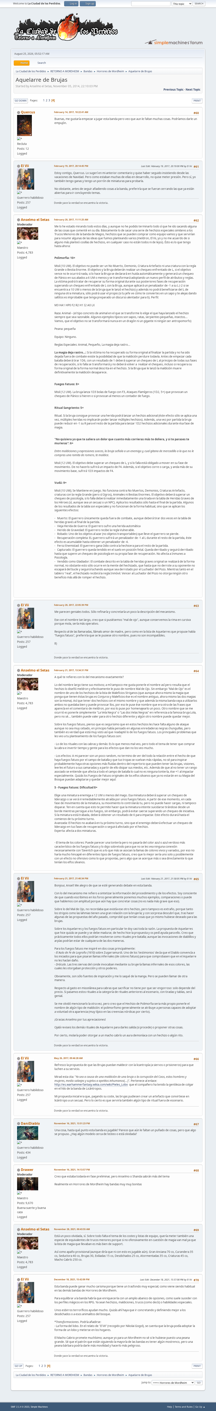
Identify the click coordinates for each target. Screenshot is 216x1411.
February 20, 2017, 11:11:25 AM (71, 219)
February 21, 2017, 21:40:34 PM (71, 878)
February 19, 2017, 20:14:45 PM (71, 165)
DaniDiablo (30, 1123)
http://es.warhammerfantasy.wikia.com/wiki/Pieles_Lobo (91, 1084)
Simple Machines (39, 1407)
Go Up (18, 1366)
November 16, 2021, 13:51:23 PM (72, 1123)
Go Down (21, 100)
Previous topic (173, 89)
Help (169, 1406)
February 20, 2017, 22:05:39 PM (71, 604)
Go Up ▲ (200, 1406)
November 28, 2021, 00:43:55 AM (72, 1229)
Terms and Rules (184, 1406)
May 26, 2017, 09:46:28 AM (68, 1058)
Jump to (146, 1382)
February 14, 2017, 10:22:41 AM (71, 112)
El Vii (25, 165)
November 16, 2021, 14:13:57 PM (72, 1169)
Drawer (27, 1169)
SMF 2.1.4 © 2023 (20, 1407)
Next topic (193, 89)
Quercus (28, 112)
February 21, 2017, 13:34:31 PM (71, 670)
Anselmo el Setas (35, 219)
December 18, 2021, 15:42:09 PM (71, 1279)
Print (197, 100)
